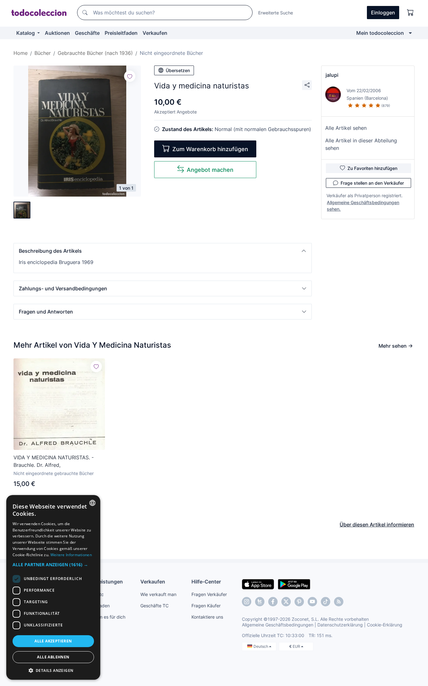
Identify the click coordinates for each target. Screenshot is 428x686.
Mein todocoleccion (380, 33)
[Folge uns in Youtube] (312, 601)
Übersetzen (178, 70)
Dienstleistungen (102, 581)
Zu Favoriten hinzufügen (372, 168)
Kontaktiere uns (207, 617)
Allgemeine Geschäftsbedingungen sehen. (363, 206)
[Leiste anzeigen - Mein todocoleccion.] (410, 33)
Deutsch (261, 646)
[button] (162, 251)
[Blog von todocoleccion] (338, 601)
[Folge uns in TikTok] (325, 601)
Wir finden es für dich (103, 617)
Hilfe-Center (206, 581)
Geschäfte (87, 33)
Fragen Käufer (206, 605)
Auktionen (57, 33)
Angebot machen (210, 169)
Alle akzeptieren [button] (53, 641)
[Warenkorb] (410, 12)
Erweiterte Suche (275, 12)
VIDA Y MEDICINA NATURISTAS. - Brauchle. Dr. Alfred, (53, 461)
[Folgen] (129, 76)
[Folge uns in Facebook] (273, 601)
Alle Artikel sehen (346, 128)
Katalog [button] (26, 33)
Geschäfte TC (154, 605)
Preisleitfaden (121, 33)
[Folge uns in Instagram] (246, 601)
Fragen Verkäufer (209, 594)
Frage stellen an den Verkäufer (372, 183)
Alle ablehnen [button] (53, 657)
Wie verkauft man (158, 594)
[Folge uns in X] (286, 601)
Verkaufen (155, 33)
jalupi (332, 75)
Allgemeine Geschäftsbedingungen (277, 624)
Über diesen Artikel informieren (377, 524)
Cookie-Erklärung (384, 624)
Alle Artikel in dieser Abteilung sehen (361, 144)
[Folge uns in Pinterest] (299, 601)
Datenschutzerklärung (340, 624)
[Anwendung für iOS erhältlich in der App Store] (258, 584)
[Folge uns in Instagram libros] (259, 601)
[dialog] (53, 587)
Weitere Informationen (71, 554)
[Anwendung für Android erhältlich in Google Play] (294, 584)
